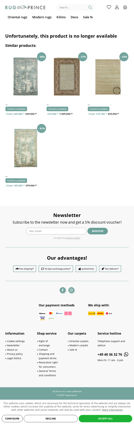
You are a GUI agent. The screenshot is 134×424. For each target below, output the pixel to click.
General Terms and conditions (47, 373)
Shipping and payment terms (48, 356)
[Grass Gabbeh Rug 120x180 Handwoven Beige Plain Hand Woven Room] (108, 76)
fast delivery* (112, 268)
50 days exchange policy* (57, 268)
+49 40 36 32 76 (110, 354)
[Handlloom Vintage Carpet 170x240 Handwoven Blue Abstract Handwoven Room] (26, 76)
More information (112, 409)
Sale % (73, 349)
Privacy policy (15, 354)
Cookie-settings (16, 341)
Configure (12, 418)
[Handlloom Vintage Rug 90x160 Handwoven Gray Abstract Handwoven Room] (26, 148)
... (6, 104)
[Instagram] (71, 290)
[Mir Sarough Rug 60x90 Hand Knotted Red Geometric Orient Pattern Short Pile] (67, 76)
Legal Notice (14, 358)
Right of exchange (44, 343)
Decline (51, 418)
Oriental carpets (78, 341)
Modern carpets (78, 345)
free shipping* (26, 268)
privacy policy (72, 237)
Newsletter (13, 345)
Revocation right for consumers (48, 364)
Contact (43, 349)
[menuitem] (17, 17)
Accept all (105, 418)
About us (12, 349)
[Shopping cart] (125, 6)
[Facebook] (63, 290)
